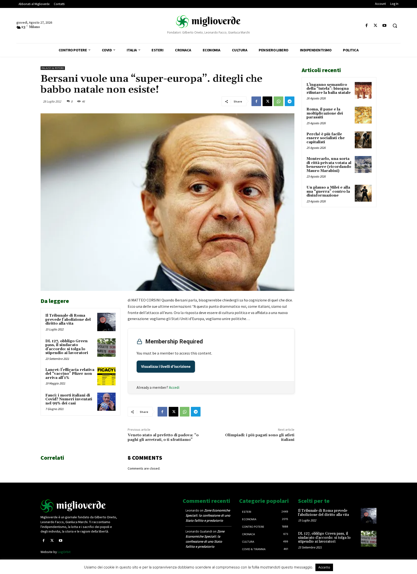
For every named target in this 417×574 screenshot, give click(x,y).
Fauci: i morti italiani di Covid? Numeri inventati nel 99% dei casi (68, 399)
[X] (375, 25)
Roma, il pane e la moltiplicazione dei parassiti (324, 113)
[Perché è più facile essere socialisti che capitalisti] (363, 139)
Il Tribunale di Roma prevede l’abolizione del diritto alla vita (68, 319)
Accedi (174, 387)
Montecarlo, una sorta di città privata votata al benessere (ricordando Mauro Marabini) (328, 165)
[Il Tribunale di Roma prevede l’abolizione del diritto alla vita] (106, 322)
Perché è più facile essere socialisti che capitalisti (325, 138)
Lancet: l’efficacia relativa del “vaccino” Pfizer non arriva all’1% (69, 374)
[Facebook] (366, 25)
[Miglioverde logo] (80, 505)
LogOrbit (64, 552)
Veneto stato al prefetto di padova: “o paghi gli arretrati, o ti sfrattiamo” (163, 437)
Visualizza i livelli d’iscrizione (166, 366)
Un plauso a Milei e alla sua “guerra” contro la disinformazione (328, 191)
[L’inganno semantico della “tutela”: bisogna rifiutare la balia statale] (363, 90)
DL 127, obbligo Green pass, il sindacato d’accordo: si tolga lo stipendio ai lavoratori (66, 347)
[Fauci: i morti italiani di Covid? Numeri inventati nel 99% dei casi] (106, 402)
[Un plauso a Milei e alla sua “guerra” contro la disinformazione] (363, 193)
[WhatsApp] (278, 101)
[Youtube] (384, 25)
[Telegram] (289, 101)
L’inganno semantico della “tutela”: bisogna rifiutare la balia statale (328, 88)
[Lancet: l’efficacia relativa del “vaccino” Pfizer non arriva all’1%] (106, 376)
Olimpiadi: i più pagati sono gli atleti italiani (259, 437)
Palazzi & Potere (53, 68)
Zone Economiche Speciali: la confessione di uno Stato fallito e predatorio (208, 515)
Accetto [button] (324, 567)
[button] (395, 25)
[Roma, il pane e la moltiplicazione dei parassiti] (363, 115)
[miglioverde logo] (208, 21)
